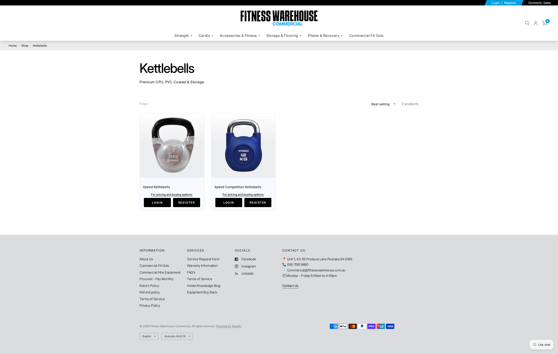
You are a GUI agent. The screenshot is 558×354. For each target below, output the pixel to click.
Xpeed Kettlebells (156, 187)
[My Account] (535, 23)
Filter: (144, 104)
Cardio (204, 35)
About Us (146, 259)
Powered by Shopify (228, 326)
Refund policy (150, 292)
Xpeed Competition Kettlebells (237, 187)
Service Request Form (203, 259)
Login (496, 3)
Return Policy (149, 286)
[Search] (527, 23)
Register (510, 3)
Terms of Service (152, 299)
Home (13, 45)
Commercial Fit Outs (366, 35)
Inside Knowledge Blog (203, 286)
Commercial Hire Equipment (160, 272)
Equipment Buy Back (202, 292)
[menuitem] (183, 36)
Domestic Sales (539, 3)
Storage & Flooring (282, 35)
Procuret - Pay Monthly (156, 279)
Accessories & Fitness (238, 35)
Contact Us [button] (290, 286)
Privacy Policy (150, 305)
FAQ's (191, 272)
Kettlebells (40, 45)
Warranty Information (202, 266)
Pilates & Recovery (323, 35)
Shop (24, 45)
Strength (181, 35)
